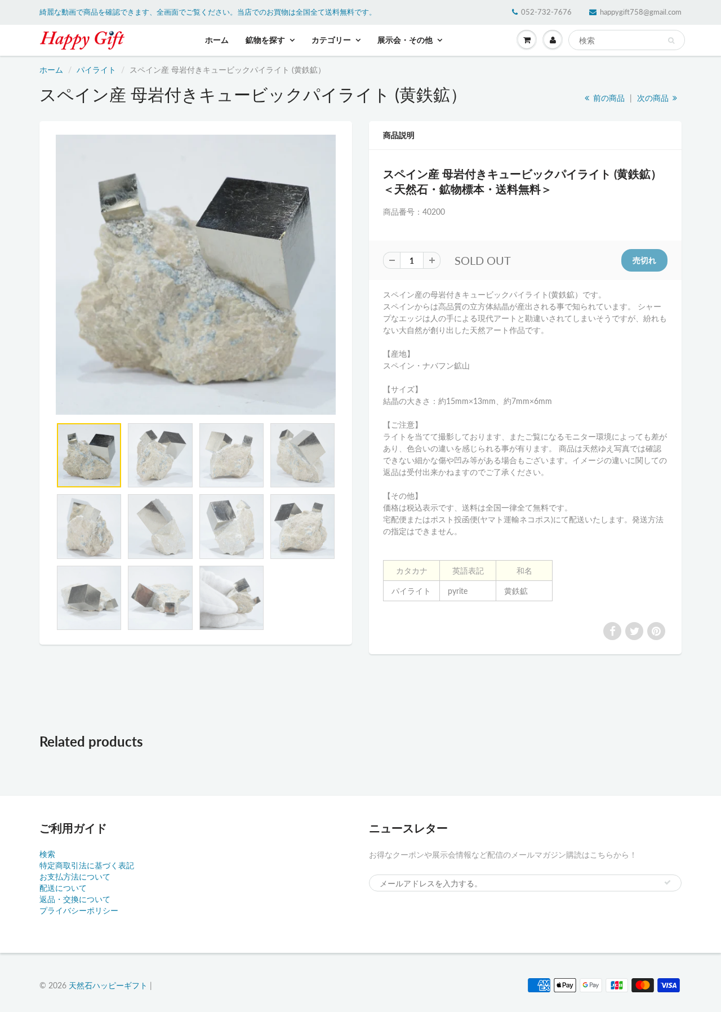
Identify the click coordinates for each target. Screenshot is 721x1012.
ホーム (217, 40)
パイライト (96, 69)
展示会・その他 (405, 40)
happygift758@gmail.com (641, 11)
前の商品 (608, 98)
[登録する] (667, 882)
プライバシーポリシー (78, 910)
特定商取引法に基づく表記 (86, 865)
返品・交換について (74, 899)
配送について (63, 888)
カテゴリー (331, 40)
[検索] (671, 41)
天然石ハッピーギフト (108, 985)
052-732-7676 (546, 11)
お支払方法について (74, 876)
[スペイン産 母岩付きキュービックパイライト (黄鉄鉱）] (196, 275)
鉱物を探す (265, 40)
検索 (47, 854)
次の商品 (654, 98)
